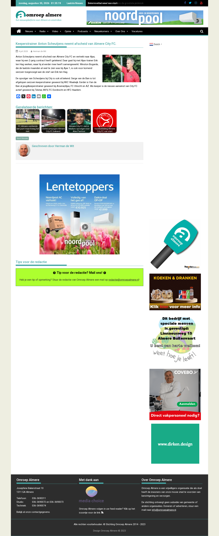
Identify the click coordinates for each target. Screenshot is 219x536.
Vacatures (137, 31)
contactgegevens (40, 512)
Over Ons (120, 31)
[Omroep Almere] (19, 31)
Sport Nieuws (22, 138)
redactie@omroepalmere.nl (124, 279)
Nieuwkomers (101, 31)
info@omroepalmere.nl (164, 509)
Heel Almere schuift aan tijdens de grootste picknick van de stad (122, 3)
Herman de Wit (39, 51)
